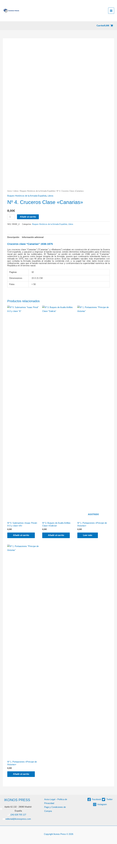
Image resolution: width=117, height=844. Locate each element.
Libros (15, 191)
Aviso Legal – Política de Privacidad (55, 801)
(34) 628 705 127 (18, 815)
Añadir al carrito (28, 217)
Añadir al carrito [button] (21, 535)
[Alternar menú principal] (111, 11)
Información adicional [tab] (33, 237)
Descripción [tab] (13, 237)
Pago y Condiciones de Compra (55, 809)
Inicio (9, 191)
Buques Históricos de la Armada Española (37, 191)
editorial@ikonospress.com (18, 819)
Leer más (87, 535)
